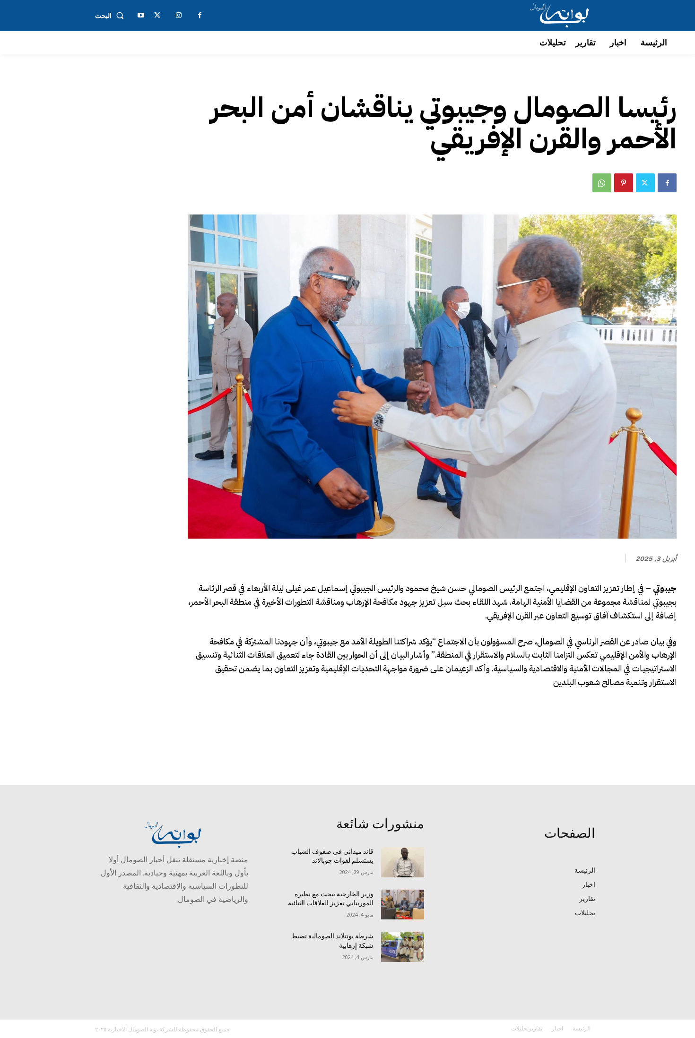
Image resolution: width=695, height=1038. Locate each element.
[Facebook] (667, 182)
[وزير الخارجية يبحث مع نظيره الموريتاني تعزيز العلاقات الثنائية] (402, 905)
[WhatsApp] (601, 182)
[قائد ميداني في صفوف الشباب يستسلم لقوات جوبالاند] (402, 862)
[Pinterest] (623, 182)
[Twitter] (645, 182)
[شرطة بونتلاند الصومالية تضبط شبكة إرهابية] (402, 947)
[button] (111, 16)
